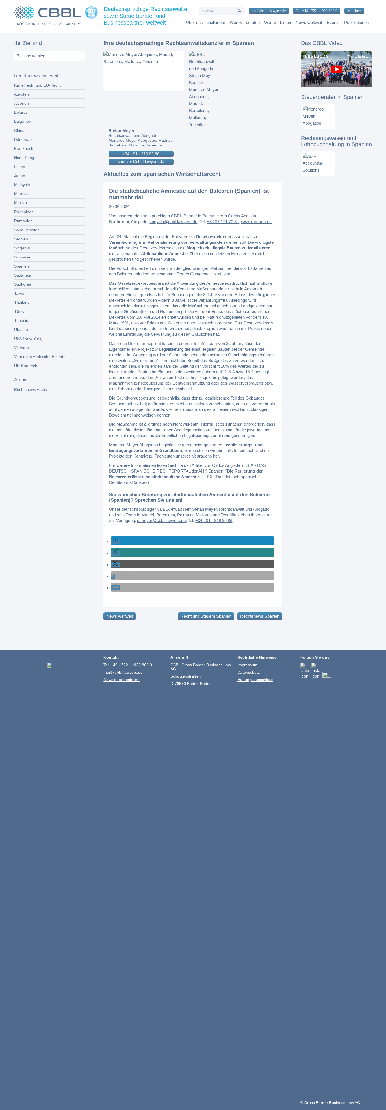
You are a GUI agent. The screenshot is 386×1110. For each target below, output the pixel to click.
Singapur (22, 248)
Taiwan (20, 293)
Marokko (22, 193)
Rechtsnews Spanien (259, 616)
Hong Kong (24, 157)
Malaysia (22, 184)
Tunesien (22, 320)
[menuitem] (267, 11)
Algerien (21, 103)
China (19, 130)
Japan (19, 175)
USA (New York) (28, 338)
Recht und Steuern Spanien (206, 616)
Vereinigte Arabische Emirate (40, 356)
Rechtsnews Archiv (31, 389)
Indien (19, 166)
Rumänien (23, 221)
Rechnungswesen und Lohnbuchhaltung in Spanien (336, 141)
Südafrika (22, 275)
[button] (115, 541)
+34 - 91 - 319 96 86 (141, 154)
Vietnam (21, 347)
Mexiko (20, 203)
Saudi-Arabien (27, 230)
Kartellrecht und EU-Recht (37, 85)
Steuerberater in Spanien (332, 97)
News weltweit (119, 616)
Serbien (21, 239)
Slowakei (22, 257)
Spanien (21, 266)
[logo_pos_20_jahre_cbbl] (56, 16)
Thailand (22, 302)
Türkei (19, 311)
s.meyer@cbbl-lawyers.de (141, 161)
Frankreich (23, 148)
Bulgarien (22, 121)
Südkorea (22, 284)
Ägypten (21, 94)
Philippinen (24, 212)
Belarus (21, 112)
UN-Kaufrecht (26, 365)
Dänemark (23, 139)
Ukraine (21, 329)
